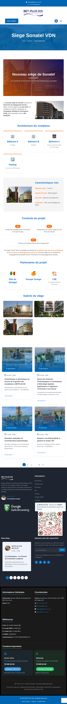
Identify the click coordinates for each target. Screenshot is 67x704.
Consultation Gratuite (13, 499)
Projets (30, 41)
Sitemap (37, 494)
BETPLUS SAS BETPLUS (17, 547)
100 (22, 578)
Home (23, 41)
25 (39, 465)
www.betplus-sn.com (42, 612)
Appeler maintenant (13, 669)
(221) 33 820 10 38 (41, 603)
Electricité (44, 428)
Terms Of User (26, 701)
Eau (36, 490)
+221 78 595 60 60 (34, 4)
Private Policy (41, 701)
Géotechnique (12, 428)
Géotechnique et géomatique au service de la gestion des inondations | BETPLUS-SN (16, 381)
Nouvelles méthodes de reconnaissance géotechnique (16, 439)
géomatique (11, 368)
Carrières (37, 500)
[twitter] (40, 562)
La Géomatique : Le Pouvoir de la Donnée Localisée (16, 557)
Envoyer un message (45, 669)
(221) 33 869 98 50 (41, 606)
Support (33, 701)
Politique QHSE (39, 497)
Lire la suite (8, 396)
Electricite (38, 487)
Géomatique (38, 481)
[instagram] (48, 562)
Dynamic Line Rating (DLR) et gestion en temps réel (48, 439)
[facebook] (36, 562)
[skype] (44, 562)
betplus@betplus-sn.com (34, 2)
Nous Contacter (11, 21)
